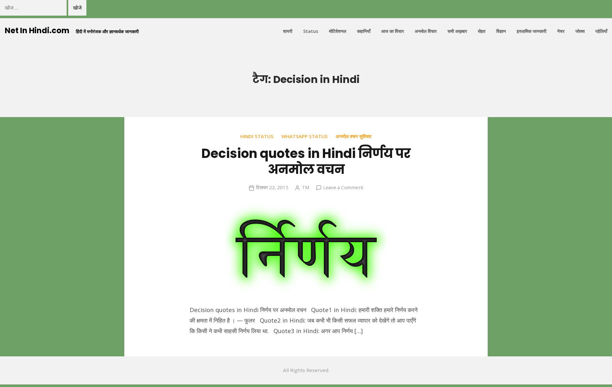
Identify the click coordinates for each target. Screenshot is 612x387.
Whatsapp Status (304, 136)
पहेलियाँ (601, 31)
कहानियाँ (363, 31)
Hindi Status (256, 136)
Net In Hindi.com (37, 30)
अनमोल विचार (426, 31)
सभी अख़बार (457, 31)
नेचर (561, 31)
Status (310, 31)
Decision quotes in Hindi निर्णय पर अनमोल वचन (306, 161)
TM (306, 187)
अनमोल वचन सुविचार (354, 136)
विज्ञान (501, 31)
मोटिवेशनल (337, 31)
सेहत (481, 31)
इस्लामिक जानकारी (531, 31)
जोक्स (580, 31)
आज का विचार (392, 31)
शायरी (287, 31)
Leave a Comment (343, 187)
